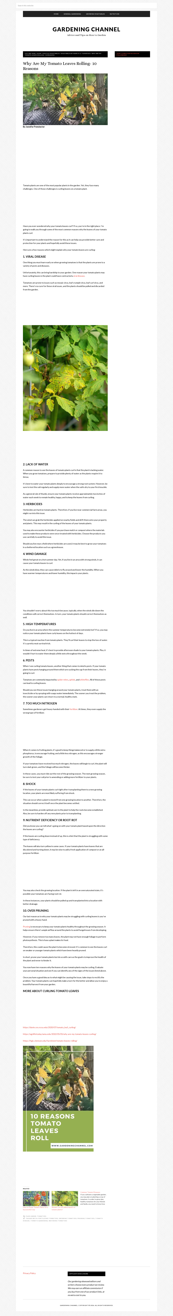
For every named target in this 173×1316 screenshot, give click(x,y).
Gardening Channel (87, 29)
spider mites (62, 679)
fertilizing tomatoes (48, 1218)
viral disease (79, 276)
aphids (72, 679)
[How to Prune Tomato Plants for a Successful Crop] (36, 1198)
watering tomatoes (58, 1221)
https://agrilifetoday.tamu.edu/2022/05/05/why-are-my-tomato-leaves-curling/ (59, 1034)
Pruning (26, 926)
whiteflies (84, 679)
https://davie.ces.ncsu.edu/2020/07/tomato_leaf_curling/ (49, 1027)
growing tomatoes (68, 1218)
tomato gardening (39, 1221)
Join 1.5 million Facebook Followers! (128, 54)
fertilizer (74, 709)
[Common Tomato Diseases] (94, 1198)
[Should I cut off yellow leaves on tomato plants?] (65, 1198)
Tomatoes (41, 1216)
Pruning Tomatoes (86, 1218)
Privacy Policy (29, 1273)
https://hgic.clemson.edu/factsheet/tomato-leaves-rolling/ (50, 1040)
